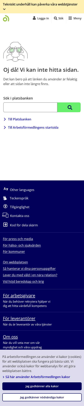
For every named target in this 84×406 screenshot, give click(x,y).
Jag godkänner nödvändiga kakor (42, 397)
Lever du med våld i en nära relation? (30, 275)
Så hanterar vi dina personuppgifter (29, 268)
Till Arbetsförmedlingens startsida (33, 127)
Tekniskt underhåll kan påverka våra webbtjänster (40, 4)
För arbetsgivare (19, 295)
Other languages (22, 190)
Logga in (43, 18)
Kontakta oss (19, 216)
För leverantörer (19, 318)
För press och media (18, 239)
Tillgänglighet (19, 207)
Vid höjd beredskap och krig (23, 281)
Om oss (10, 337)
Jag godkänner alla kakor (42, 386)
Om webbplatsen (15, 262)
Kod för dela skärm (24, 225)
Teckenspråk (19, 198)
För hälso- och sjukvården (22, 245)
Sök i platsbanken (18, 98)
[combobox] (30, 107)
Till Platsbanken (19, 119)
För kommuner (14, 251)
